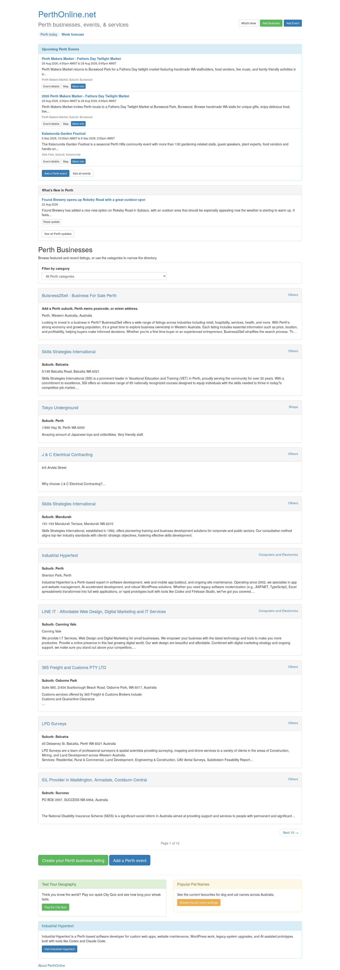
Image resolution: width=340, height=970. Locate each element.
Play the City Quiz (55, 907)
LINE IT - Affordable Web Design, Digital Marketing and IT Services (104, 611)
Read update (51, 222)
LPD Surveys (54, 723)
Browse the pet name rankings (199, 902)
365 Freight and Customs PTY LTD (74, 667)
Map (66, 86)
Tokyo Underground (60, 407)
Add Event (292, 23)
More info (78, 86)
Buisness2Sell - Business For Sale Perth (79, 295)
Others (293, 294)
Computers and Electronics (278, 554)
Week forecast (73, 34)
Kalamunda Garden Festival (64, 133)
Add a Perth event (55, 173)
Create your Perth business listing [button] (73, 860)
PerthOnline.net (67, 14)
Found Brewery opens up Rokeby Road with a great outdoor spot (93, 199)
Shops (293, 407)
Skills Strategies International (69, 351)
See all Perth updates (57, 234)
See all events (82, 173)
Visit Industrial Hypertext (59, 949)
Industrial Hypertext (60, 555)
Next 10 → (290, 832)
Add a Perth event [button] (129, 860)
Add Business (271, 23)
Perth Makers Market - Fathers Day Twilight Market (81, 58)
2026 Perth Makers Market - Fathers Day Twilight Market (85, 96)
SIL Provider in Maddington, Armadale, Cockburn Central (94, 780)
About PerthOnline (51, 965)
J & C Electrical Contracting (67, 454)
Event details (51, 86)
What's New (248, 23)
